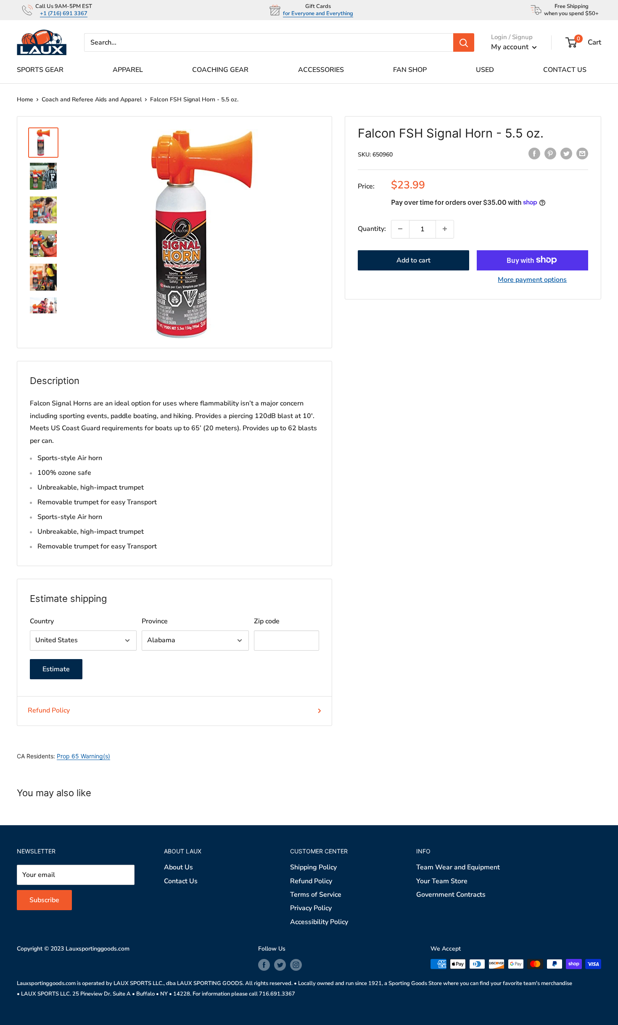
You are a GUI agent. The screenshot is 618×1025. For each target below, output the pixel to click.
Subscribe (309, 566)
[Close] (405, 431)
